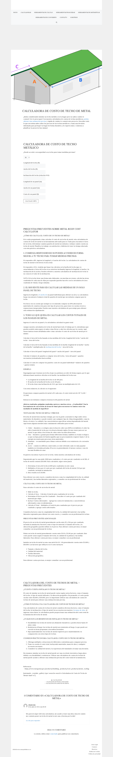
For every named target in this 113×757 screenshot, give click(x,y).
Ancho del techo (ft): (30, 169)
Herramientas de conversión (46, 17)
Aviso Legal (94, 744)
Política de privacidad (94, 754)
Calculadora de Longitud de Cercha (57, 683)
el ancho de (43, 295)
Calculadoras (26, 12)
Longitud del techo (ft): (31, 163)
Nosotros (73, 17)
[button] (56, 22)
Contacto (63, 17)
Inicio (15, 12)
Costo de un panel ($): (31, 194)
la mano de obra (79, 610)
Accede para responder (33, 720)
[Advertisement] (56, 37)
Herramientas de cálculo (43, 12)
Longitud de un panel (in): (32, 182)
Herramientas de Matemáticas (89, 12)
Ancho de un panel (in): (31, 188)
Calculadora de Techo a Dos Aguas (57, 682)
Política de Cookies (94, 751)
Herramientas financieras (65, 12)
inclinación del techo (53, 347)
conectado (54, 734)
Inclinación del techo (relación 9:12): (36, 175)
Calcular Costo (31, 201)
